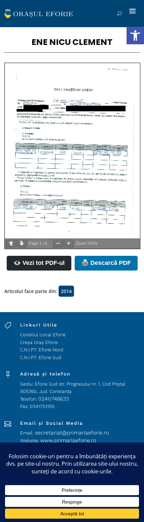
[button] (135, 35)
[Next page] (22, 243)
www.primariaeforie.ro (68, 440)
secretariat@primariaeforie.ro (72, 432)
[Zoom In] (69, 243)
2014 (66, 291)
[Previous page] (11, 243)
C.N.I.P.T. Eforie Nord (41, 349)
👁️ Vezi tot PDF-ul (39, 262)
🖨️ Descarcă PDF (106, 262)
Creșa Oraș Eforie (39, 342)
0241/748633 (53, 399)
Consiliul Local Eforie (43, 334)
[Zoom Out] (58, 243)
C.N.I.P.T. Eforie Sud (40, 357)
